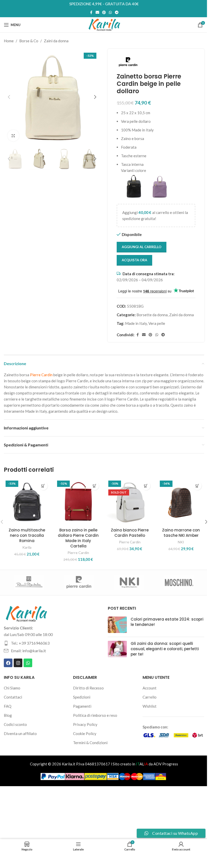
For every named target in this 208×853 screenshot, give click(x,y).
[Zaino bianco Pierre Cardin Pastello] (130, 502)
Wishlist (150, 706)
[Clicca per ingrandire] (13, 135)
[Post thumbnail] (117, 625)
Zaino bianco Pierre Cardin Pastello (130, 532)
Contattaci (13, 697)
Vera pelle (156, 323)
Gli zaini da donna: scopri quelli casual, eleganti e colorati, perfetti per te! (165, 649)
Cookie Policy (84, 733)
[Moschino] (179, 582)
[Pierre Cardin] (79, 582)
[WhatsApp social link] (110, 12)
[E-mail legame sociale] (97, 12)
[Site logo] (104, 24)
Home (9, 40)
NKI (181, 542)
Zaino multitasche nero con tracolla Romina (27, 535)
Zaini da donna (56, 40)
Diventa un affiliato (20, 733)
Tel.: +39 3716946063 (30, 643)
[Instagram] (18, 663)
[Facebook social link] (91, 12)
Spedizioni (81, 697)
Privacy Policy (85, 724)
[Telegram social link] (116, 12)
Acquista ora (134, 260)
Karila (26, 547)
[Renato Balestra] (29, 582)
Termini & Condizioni (90, 742)
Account (150, 688)
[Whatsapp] (28, 663)
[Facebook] (8, 663)
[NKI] (129, 582)
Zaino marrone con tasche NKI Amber (181, 532)
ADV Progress (165, 764)
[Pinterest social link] (104, 12)
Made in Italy (136, 323)
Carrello (150, 697)
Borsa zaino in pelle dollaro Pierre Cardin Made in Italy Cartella (78, 538)
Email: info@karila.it (28, 650)
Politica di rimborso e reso (95, 715)
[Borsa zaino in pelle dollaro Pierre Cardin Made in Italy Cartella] (78, 502)
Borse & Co (28, 40)
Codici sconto (15, 724)
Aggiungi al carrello (141, 247)
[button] (9, 97)
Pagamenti (82, 706)
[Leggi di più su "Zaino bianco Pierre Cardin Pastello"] (146, 485)
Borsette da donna (152, 314)
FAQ (7, 706)
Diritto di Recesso (88, 688)
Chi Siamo (12, 688)
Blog (8, 715)
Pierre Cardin (78, 552)
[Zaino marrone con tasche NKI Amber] (181, 502)
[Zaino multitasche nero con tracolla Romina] (27, 502)
